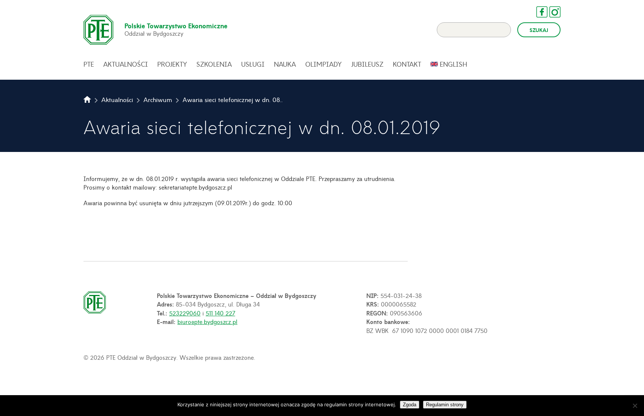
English (453, 64)
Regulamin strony (445, 404)
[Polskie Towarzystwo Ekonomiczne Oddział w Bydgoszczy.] (87, 99)
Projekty (172, 64)
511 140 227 (220, 313)
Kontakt (407, 64)
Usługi (253, 64)
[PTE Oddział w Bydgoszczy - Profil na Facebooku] (538, 12)
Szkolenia (214, 64)
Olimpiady (323, 64)
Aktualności (125, 64)
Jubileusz (367, 64)
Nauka (285, 64)
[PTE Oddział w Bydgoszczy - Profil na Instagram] (551, 12)
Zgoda (409, 404)
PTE (88, 64)
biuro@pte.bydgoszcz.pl (207, 321)
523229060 (185, 313)
